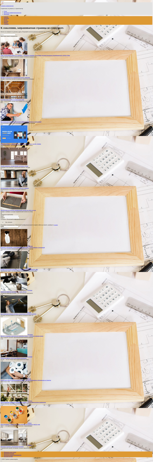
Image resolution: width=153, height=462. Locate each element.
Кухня (5, 19)
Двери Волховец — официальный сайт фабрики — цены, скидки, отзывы (21, 144)
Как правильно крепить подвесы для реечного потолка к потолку (18, 314)
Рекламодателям (8, 456)
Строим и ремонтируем (7, 6)
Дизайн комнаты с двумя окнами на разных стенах (14, 166)
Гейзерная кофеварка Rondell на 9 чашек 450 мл (13, 291)
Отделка (6, 21)
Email (3, 217)
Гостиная (6, 18)
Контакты (6, 14)
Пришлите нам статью (10, 452)
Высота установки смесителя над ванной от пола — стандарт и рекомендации (22, 336)
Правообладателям (9, 453)
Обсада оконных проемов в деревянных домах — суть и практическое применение (23, 402)
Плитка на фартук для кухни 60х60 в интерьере (14, 358)
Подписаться (4, 228)
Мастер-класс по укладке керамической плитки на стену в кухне (18, 210)
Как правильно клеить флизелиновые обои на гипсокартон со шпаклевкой (21, 121)
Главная (6, 17)
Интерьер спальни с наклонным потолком (12, 446)
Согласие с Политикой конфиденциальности (13, 219)
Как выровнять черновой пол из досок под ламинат (15, 188)
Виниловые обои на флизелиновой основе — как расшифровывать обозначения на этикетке (26, 380)
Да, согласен (8, 222)
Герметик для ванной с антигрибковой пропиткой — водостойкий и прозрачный (23, 247)
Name (2, 226)
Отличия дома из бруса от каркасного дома (12, 99)
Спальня (6, 24)
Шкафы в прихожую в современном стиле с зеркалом (15, 77)
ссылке (56, 225)
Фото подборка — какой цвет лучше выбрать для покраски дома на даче (20, 424)
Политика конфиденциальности (12, 12)
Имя (2, 216)
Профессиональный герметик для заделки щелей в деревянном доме (19, 269)
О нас (5, 11)
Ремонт (6, 22)
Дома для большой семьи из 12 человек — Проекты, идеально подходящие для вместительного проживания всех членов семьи (35, 55)
